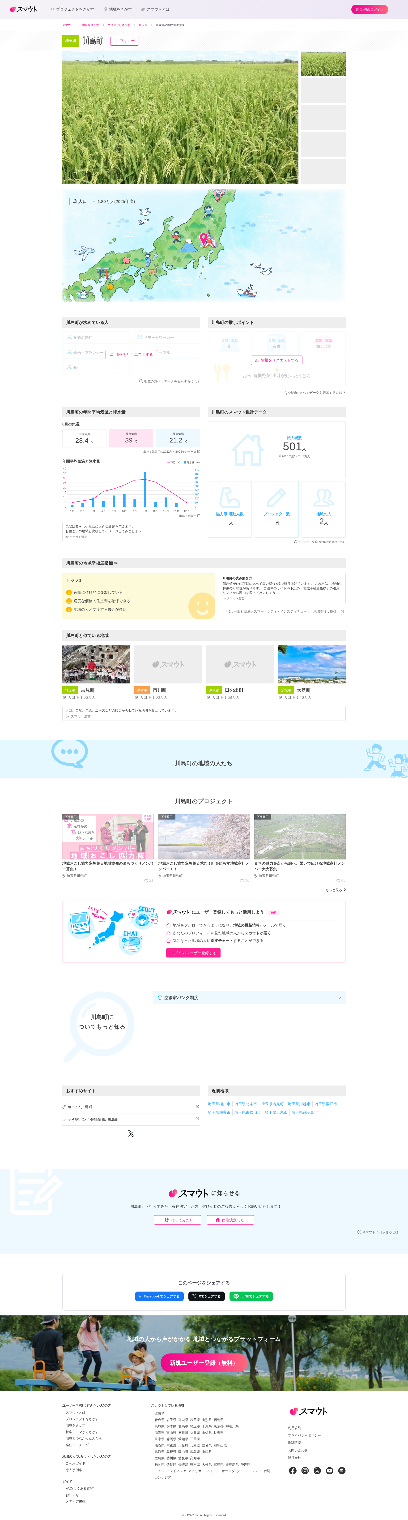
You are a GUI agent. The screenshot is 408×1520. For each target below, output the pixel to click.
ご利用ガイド (75, 1463)
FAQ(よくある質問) (80, 1488)
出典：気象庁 (187, 516)
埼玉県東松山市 (247, 1112)
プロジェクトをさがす (82, 1419)
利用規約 (294, 1428)
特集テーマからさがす (82, 1432)
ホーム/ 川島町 (80, 1107)
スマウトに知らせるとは (380, 1232)
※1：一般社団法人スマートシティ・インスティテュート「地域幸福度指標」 (282, 611)
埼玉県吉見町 (272, 1104)
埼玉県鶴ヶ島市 (305, 1112)
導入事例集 (74, 1470)
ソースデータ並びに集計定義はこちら (322, 542)
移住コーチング (77, 1445)
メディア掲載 (75, 1501)
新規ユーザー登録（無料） (204, 1363)
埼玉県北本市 (245, 1104)
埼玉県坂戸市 (325, 1104)
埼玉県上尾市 (276, 1112)
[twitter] (131, 1136)
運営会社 (294, 1458)
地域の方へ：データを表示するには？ (172, 381)
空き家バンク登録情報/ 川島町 (93, 1119)
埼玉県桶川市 (219, 1104)
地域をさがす (75, 1425)
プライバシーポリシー (304, 1435)
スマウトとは (75, 1412)
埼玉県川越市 (299, 1104)
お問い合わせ (298, 1450)
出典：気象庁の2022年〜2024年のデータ (169, 451)
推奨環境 (294, 1443)
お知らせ (72, 1495)
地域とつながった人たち (84, 1438)
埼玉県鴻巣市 (219, 1112)
